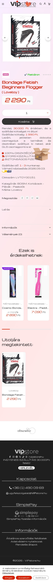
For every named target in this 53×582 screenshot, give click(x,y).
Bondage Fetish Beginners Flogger (25, 394)
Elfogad (8, 578)
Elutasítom (24, 578)
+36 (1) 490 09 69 (28, 487)
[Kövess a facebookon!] (10, 456)
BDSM (22, 183)
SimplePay (26, 504)
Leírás (6, 209)
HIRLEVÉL (26, 467)
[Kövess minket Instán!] (13, 456)
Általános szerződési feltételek (26, 538)
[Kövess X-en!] (20, 456)
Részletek (8, 573)
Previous (5, 37)
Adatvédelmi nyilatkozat (26, 541)
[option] (27, 430)
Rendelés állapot (26, 544)
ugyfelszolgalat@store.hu (27, 493)
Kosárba (24, 121)
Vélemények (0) (12, 234)
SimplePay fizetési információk (27, 518)
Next (48, 37)
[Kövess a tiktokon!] (23, 456)
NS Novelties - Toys (12, 303)
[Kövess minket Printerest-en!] (17, 456)
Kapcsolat (26, 478)
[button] (21, 269)
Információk (9, 227)
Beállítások (41, 578)
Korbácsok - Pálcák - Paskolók (23, 185)
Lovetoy (16, 189)
